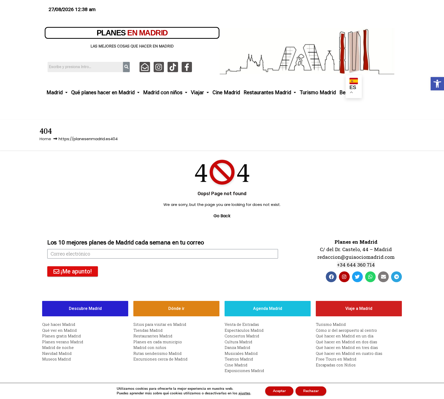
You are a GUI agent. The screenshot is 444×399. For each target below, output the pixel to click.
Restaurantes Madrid (267, 92)
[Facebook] (331, 276)
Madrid (55, 92)
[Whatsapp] (370, 276)
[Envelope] (383, 276)
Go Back (222, 216)
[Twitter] (357, 276)
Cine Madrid (226, 92)
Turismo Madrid (318, 92)
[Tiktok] (173, 67)
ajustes (244, 393)
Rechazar (311, 390)
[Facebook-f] (187, 67)
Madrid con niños (162, 92)
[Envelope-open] (145, 67)
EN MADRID (132, 32)
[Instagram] (159, 67)
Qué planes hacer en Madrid (103, 92)
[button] (437, 83)
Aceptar (279, 390)
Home (45, 138)
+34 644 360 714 (356, 264)
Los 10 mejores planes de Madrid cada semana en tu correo (125, 242)
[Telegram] (396, 276)
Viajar (197, 92)
